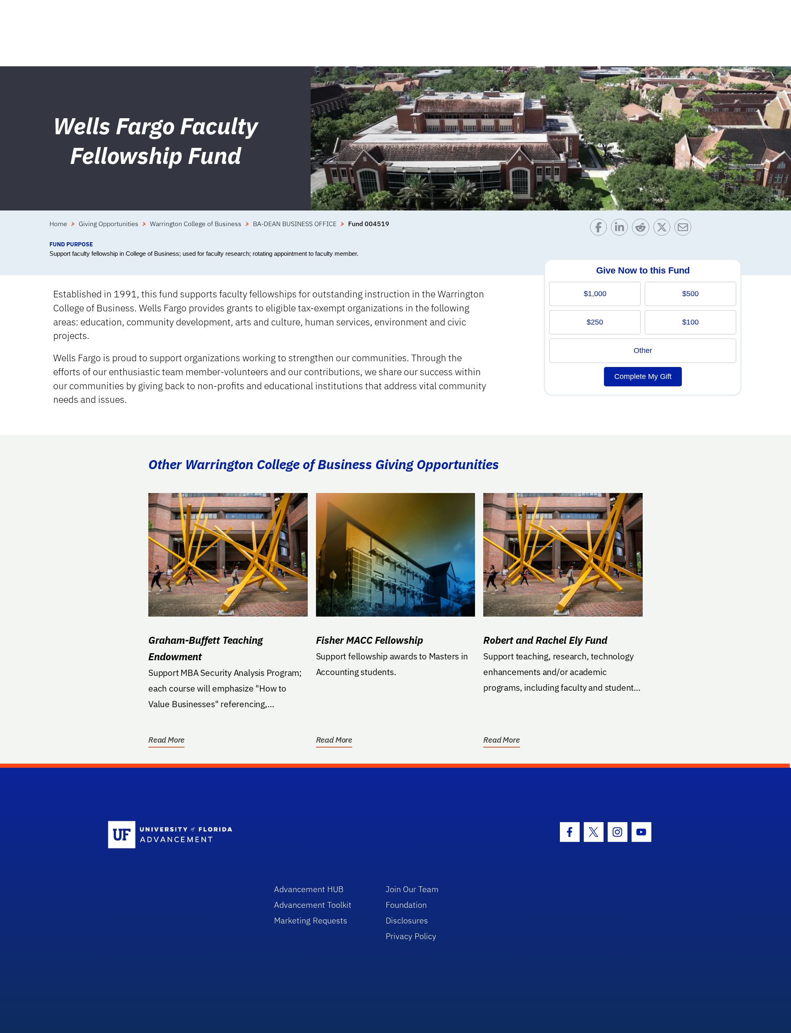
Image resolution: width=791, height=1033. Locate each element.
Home (58, 224)
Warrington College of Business (195, 224)
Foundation (406, 904)
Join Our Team (412, 889)
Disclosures (407, 920)
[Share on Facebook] (600, 229)
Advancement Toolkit (312, 904)
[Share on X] (663, 229)
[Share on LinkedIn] (621, 229)
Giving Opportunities (108, 224)
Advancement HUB (309, 889)
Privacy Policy (411, 936)
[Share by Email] (684, 229)
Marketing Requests (310, 920)
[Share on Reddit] (642, 229)
